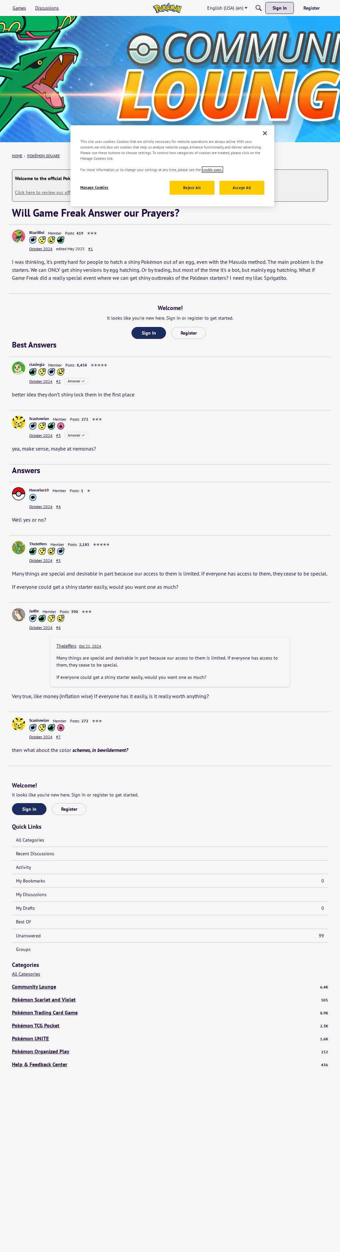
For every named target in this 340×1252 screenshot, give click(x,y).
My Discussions (31, 894)
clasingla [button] (36, 364)
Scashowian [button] (39, 418)
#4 (58, 506)
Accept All (242, 187)
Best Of (23, 922)
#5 (58, 560)
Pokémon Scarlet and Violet (170, 999)
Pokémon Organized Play (170, 1051)
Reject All (192, 187)
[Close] (265, 133)
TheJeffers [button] (38, 543)
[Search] (259, 8)
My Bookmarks (170, 881)
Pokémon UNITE (170, 1038)
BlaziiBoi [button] (36, 232)
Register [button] (189, 333)
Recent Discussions (35, 854)
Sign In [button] (149, 333)
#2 (58, 381)
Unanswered (170, 936)
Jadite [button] (34, 610)
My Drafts (170, 908)
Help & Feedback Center (170, 1064)
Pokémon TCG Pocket (170, 1025)
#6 (58, 627)
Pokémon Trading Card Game (170, 1012)
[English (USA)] (167, 8)
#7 (58, 736)
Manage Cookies (94, 187)
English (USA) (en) (225, 8)
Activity (23, 867)
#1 (90, 248)
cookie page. (212, 169)
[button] (18, 236)
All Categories (30, 840)
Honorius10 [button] (39, 489)
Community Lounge (170, 986)
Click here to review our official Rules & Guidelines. (67, 192)
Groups (23, 949)
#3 (58, 435)
